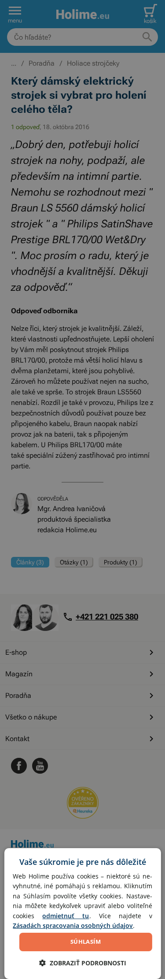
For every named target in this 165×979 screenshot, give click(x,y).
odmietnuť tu (65, 916)
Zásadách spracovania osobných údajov (73, 925)
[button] (82, 963)
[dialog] (82, 913)
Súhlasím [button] (85, 942)
